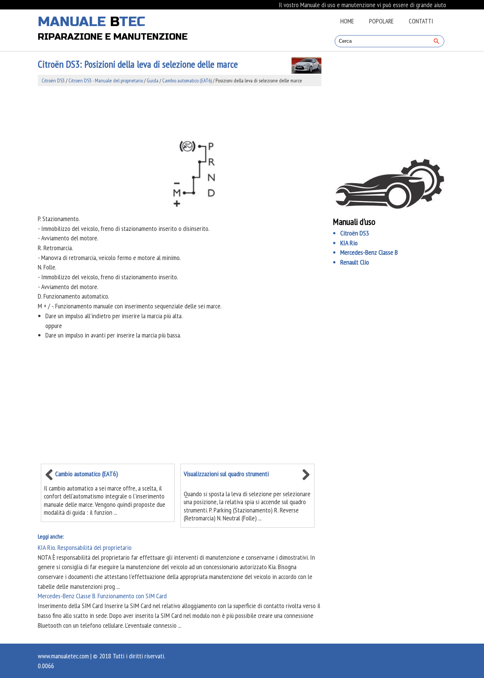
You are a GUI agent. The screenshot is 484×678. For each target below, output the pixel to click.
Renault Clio (354, 262)
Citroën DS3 (53, 80)
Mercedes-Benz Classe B (369, 252)
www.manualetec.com (63, 656)
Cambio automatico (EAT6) (187, 80)
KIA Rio (349, 242)
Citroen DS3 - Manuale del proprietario (105, 80)
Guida (152, 80)
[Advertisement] (179, 111)
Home (347, 21)
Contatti (421, 21)
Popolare (381, 21)
